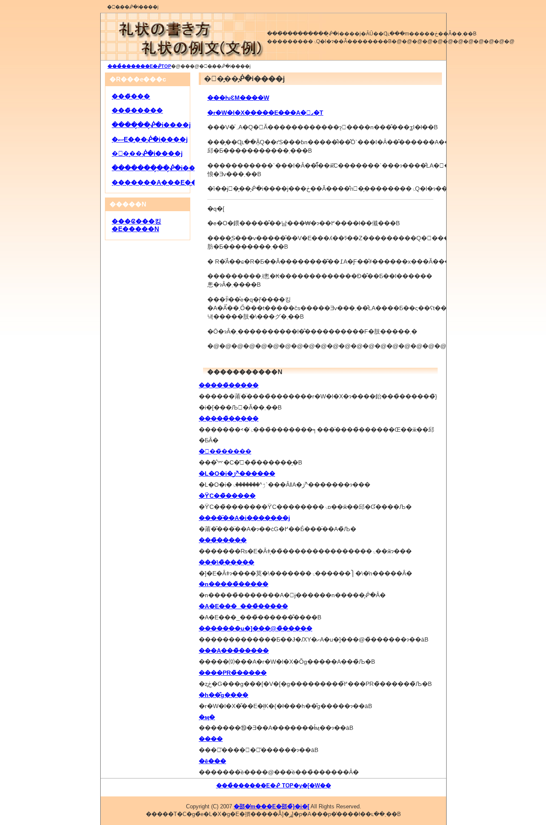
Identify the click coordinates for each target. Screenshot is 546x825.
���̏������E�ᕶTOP (139, 66)
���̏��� (131, 96)
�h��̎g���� (223, 694)
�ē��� (212, 761)
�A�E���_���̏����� (243, 606)
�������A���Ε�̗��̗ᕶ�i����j (178, 182)
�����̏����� (228, 385)
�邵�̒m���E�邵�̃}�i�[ (271, 806)
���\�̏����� (226, 562)
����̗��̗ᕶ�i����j (151, 125)
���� (211, 738)
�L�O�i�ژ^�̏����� (237, 473)
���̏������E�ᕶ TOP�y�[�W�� (273, 785)
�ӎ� (207, 717)
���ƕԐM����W (238, 97)
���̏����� (223, 540)
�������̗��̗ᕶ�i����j (161, 168)
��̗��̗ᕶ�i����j (147, 153)
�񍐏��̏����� (225, 451)
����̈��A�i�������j (244, 517)
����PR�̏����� (233, 672)
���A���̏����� (234, 650)
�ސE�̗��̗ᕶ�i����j (150, 139)
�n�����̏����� (233, 584)
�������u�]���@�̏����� (255, 628)
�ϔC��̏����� (227, 495)
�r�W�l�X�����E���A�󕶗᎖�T (265, 112)
